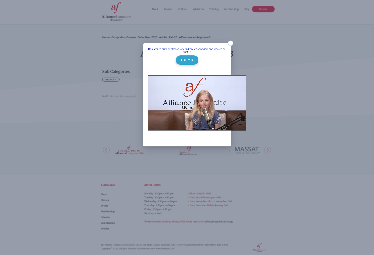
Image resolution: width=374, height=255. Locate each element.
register (187, 56)
